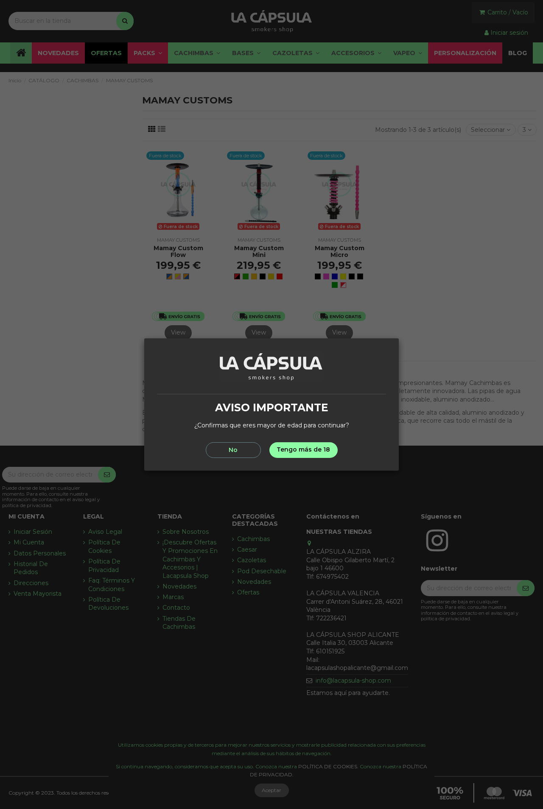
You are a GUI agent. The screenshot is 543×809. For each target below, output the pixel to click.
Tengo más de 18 (303, 449)
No (233, 450)
